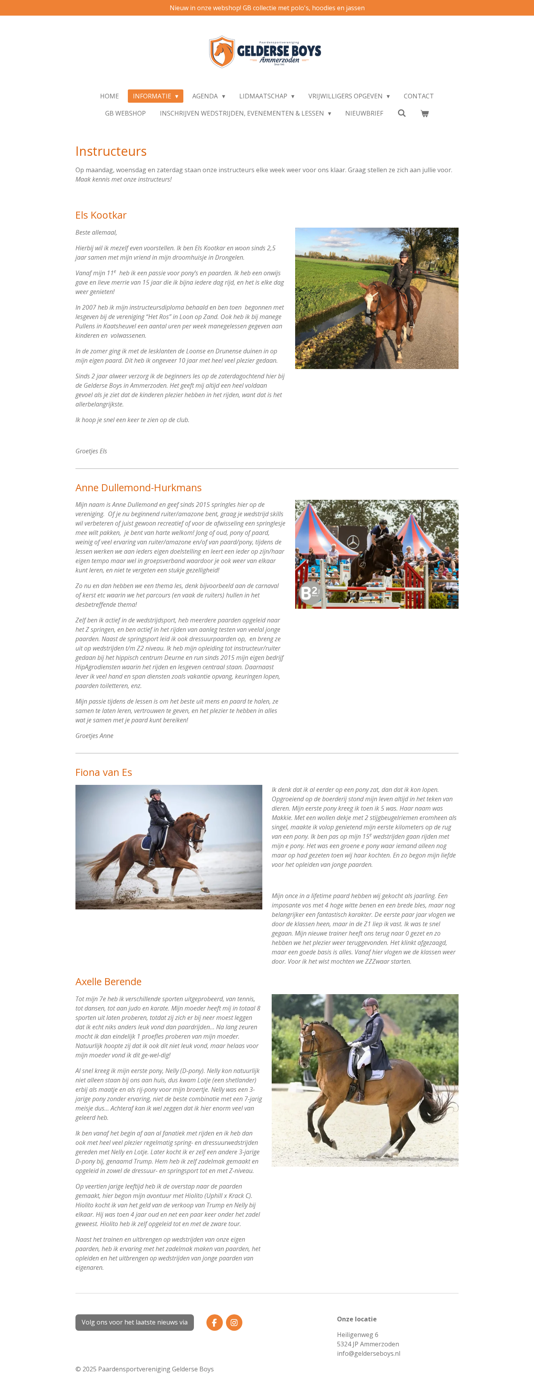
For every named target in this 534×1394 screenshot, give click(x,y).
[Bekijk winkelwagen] (424, 113)
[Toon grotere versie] (377, 298)
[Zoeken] (401, 113)
